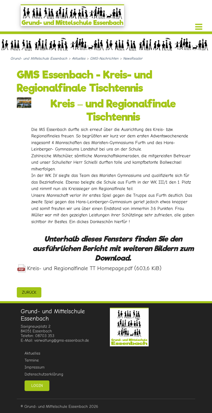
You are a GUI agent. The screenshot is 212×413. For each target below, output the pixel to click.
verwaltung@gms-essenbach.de (61, 340)
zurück (29, 292)
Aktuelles (32, 353)
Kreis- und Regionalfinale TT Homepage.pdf (94, 268)
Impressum (34, 367)
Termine (32, 360)
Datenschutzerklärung (44, 374)
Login (37, 385)
